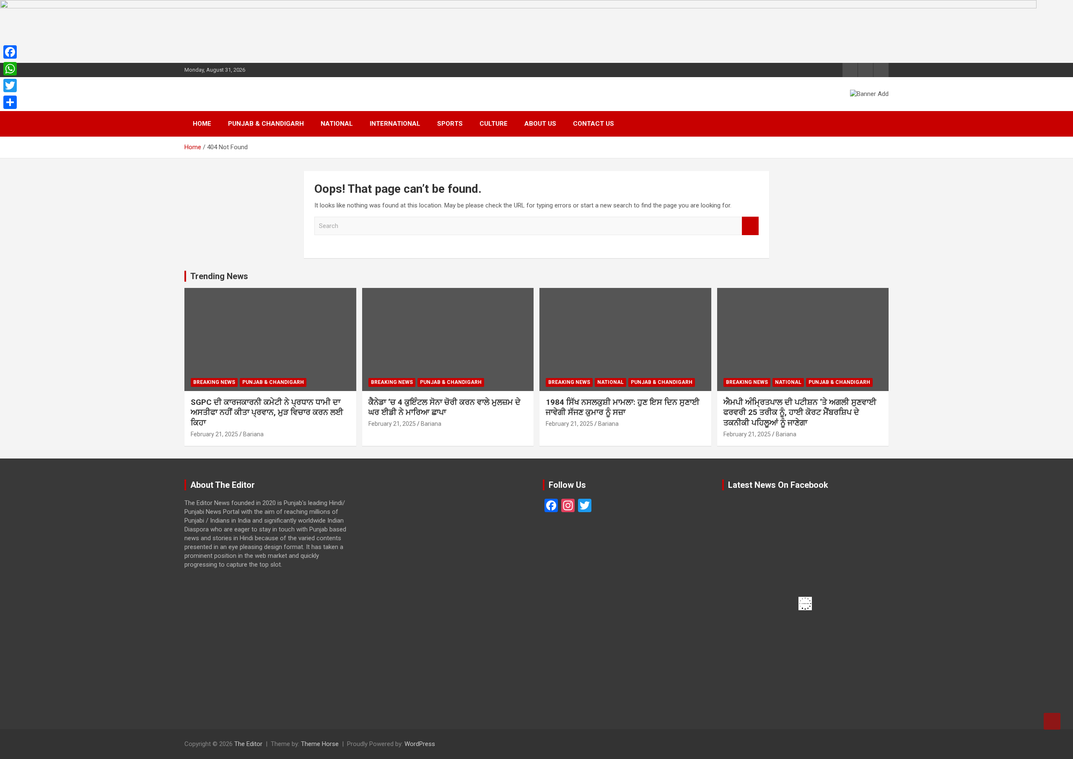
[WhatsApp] (10, 68)
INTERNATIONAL (395, 123)
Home (202, 123)
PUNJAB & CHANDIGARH (266, 123)
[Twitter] (10, 85)
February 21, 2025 (214, 434)
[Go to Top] (1052, 721)
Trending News (219, 276)
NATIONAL (337, 123)
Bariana (253, 434)
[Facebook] (10, 52)
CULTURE (493, 123)
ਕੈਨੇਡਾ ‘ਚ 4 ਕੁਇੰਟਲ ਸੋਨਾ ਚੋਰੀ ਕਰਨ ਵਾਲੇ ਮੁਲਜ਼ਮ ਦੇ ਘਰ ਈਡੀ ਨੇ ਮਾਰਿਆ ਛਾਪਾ (444, 407)
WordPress (419, 744)
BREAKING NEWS (214, 382)
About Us (540, 123)
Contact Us (593, 123)
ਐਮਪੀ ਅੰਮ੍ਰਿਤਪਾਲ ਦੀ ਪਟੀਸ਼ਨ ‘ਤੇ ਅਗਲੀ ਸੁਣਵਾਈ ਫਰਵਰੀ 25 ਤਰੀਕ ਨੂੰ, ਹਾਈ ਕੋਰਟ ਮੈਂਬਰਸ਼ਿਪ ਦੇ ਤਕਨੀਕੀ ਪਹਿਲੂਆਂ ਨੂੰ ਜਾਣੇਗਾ (799, 412)
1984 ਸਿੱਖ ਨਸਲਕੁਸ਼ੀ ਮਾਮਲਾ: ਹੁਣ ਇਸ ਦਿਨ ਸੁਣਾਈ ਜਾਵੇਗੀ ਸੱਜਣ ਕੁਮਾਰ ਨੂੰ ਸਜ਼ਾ (623, 407)
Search (750, 226)
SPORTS (450, 123)
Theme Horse (320, 744)
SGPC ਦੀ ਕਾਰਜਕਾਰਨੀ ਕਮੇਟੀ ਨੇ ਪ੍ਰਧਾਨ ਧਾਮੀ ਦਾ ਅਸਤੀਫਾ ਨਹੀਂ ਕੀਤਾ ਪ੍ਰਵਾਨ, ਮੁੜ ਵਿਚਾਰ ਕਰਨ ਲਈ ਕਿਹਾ (267, 412)
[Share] (10, 102)
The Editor (248, 744)
